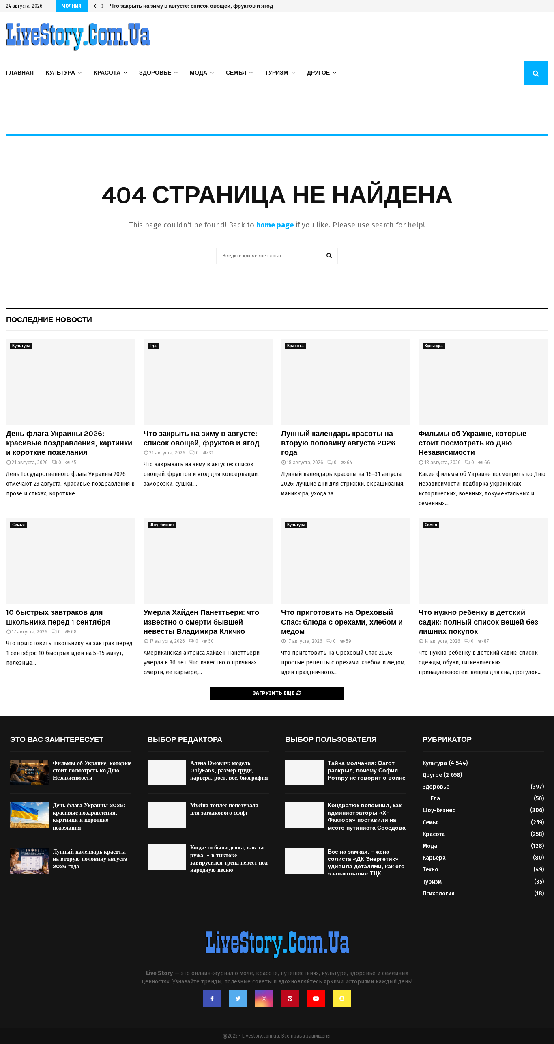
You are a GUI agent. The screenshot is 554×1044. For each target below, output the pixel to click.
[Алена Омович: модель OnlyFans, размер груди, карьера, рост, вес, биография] (167, 772)
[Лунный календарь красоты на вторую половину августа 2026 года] (345, 382)
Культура (60, 72)
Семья (236, 72)
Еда (153, 346)
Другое (318, 72)
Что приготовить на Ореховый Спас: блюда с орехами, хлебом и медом (342, 622)
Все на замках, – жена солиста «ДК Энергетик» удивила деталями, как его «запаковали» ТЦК (366, 863)
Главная (20, 72)
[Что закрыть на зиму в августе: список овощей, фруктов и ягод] (208, 382)
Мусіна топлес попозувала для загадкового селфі (224, 809)
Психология (439, 893)
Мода (198, 72)
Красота (107, 72)
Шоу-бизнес (162, 525)
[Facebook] (212, 998)
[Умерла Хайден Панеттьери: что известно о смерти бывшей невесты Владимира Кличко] (208, 561)
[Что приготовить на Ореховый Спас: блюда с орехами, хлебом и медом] (345, 561)
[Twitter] (238, 998)
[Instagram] (264, 998)
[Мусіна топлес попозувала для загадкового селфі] (167, 815)
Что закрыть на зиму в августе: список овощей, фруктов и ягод (201, 438)
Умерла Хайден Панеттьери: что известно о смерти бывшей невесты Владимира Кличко (201, 622)
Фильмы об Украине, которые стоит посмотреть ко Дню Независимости (472, 443)
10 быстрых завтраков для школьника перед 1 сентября (58, 617)
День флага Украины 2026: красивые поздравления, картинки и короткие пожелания (69, 443)
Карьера (434, 857)
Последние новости (49, 319)
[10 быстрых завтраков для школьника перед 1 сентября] (70, 561)
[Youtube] (316, 998)
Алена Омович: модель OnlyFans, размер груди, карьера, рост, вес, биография (229, 770)
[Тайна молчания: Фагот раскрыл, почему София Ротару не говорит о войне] (304, 772)
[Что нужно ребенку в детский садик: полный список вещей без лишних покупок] (483, 561)
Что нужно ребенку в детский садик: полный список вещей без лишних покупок (478, 622)
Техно (430, 869)
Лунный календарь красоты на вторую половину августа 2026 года (197, 6)
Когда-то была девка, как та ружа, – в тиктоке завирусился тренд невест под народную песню (229, 858)
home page (275, 224)
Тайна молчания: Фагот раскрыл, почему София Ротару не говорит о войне (367, 770)
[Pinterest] (290, 998)
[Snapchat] (342, 998)
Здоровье (155, 72)
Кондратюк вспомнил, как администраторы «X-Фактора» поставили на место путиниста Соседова (367, 816)
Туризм (276, 72)
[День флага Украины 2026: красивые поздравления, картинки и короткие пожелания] (70, 382)
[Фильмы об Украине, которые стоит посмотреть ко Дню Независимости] (483, 382)
